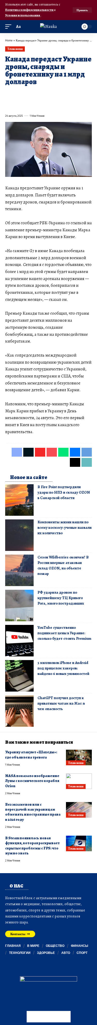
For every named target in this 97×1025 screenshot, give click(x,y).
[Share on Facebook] (8, 94)
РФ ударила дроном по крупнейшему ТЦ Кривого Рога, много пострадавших (61, 598)
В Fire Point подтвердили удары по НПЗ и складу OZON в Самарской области (64, 492)
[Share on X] (18, 94)
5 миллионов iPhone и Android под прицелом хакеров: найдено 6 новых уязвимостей (63, 668)
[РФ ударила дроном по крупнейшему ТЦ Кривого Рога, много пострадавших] (19, 605)
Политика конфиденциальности (29, 10)
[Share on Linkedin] (55, 94)
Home (9, 40)
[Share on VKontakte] (83, 94)
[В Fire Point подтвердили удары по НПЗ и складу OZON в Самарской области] (19, 500)
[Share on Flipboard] (27, 94)
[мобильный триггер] (9, 26)
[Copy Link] (27, 104)
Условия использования (23, 15)
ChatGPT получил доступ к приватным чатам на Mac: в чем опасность (61, 703)
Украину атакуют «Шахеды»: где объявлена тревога (31, 754)
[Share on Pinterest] (36, 94)
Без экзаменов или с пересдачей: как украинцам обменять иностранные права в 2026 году (33, 812)
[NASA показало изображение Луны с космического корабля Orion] (79, 781)
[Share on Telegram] (8, 104)
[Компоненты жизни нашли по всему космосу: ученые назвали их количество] (19, 535)
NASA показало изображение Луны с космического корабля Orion (32, 780)
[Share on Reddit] (74, 94)
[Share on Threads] (18, 104)
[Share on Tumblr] (64, 94)
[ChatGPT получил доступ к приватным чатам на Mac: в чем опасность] (19, 711)
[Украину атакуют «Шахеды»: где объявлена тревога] (79, 757)
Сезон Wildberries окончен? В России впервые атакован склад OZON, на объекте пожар (63, 565)
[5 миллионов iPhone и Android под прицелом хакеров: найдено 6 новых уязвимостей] (19, 676)
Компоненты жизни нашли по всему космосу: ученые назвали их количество (65, 527)
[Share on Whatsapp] (46, 94)
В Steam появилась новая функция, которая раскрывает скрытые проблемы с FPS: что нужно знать (32, 845)
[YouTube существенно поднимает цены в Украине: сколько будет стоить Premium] (19, 640)
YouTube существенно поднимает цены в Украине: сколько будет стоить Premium (64, 633)
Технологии (15, 49)
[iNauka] (48, 26)
